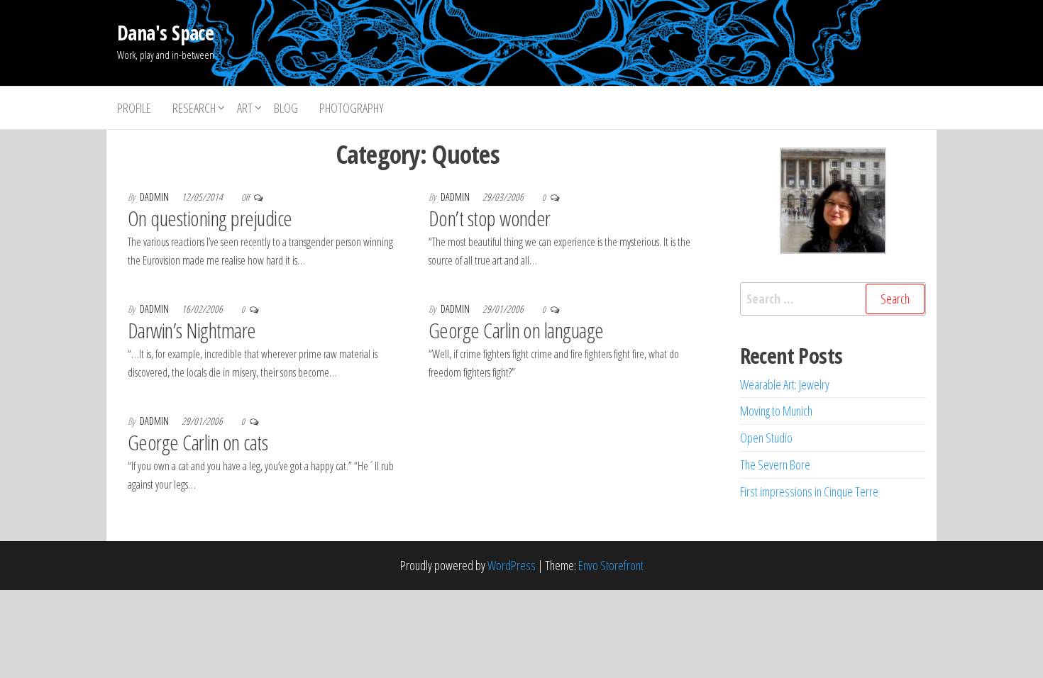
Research (194, 107)
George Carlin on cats (197, 442)
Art (245, 107)
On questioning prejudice (210, 218)
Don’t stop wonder (490, 218)
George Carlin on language (516, 330)
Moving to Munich (776, 410)
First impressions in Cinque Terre (809, 491)
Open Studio (766, 437)
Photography (351, 107)
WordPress (511, 565)
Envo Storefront (611, 565)
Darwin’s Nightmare (192, 330)
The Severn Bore (775, 464)
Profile (134, 107)
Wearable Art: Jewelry (784, 384)
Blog (286, 107)
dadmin (155, 197)
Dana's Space (165, 32)
